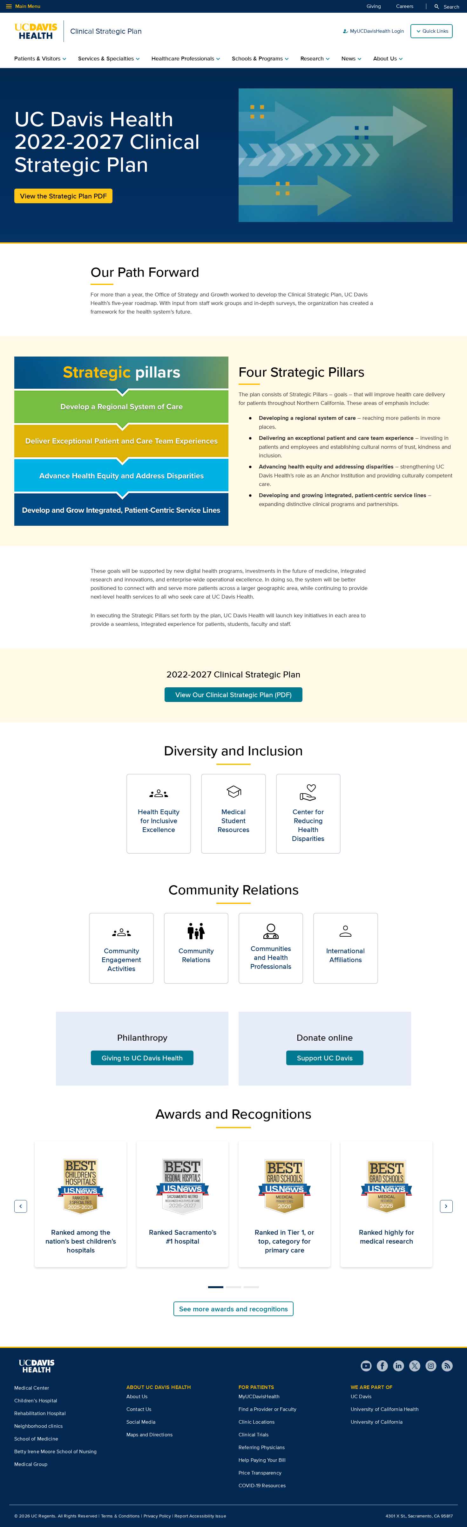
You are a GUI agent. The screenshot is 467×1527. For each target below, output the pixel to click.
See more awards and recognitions (233, 1309)
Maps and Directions (149, 1434)
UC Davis (361, 1396)
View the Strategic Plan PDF (63, 196)
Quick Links (435, 31)
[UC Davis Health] (36, 1366)
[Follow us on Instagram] (428, 1365)
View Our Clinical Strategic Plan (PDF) (233, 695)
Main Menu (22, 6)
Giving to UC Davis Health (142, 1058)
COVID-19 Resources (262, 1485)
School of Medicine (36, 1438)
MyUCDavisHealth (259, 1396)
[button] (20, 1206)
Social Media (140, 1422)
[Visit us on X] (412, 1365)
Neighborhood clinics (38, 1426)
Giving (374, 6)
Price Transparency (260, 1472)
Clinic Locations (257, 1422)
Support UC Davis (325, 1058)
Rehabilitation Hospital (40, 1413)
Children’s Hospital (35, 1400)
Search (446, 6)
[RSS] (445, 1365)
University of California (377, 1422)
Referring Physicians (262, 1447)
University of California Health (385, 1409)
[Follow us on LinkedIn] (396, 1365)
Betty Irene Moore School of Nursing (55, 1451)
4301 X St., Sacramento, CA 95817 (419, 1516)
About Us (136, 1396)
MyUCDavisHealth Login (373, 31)
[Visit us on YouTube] (366, 1365)
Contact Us (139, 1409)
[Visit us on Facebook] (380, 1365)
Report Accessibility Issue (200, 1516)
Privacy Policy (157, 1516)
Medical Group (30, 1464)
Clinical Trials (253, 1434)
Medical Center (31, 1388)
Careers (404, 6)
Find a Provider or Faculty (267, 1409)
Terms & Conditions (120, 1516)
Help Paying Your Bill (262, 1460)
